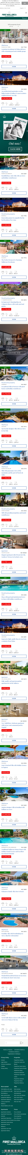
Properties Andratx (18, 1060)
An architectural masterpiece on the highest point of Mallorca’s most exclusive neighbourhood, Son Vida (13, 93)
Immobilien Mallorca (19, 1049)
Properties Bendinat (19, 1072)
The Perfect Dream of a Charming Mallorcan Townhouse (11, 261)
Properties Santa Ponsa (20, 1066)
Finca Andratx (17, 1112)
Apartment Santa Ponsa (7, 1122)
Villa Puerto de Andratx (20, 1091)
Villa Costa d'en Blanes (19, 1095)
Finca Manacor (17, 1118)
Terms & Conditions (6, 1064)
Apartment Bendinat (6, 1118)
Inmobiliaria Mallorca (14, 1051)
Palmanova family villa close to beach (12, 891)
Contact (3, 1060)
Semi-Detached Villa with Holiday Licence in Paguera (14, 766)
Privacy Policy (4, 1068)
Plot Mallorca (4, 1093)
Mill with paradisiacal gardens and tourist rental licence (13, 514)
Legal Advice (4, 1062)
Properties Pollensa (19, 1083)
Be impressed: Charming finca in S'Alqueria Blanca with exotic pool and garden (12, 304)
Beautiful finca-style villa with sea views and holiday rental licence (13, 177)
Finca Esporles (17, 1116)
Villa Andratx (17, 1089)
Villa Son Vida (17, 1101)
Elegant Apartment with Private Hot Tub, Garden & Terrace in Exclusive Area (13, 556)
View (14, 66)
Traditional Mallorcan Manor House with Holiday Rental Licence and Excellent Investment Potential (13, 851)
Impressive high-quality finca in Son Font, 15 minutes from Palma (14, 640)
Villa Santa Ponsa (18, 1097)
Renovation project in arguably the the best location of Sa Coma (12, 219)
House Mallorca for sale (7, 1105)
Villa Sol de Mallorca (19, 1099)
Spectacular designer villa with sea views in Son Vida (13, 430)
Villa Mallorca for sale (6, 1089)
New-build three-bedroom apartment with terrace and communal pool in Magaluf (12, 725)
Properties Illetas (18, 1070)
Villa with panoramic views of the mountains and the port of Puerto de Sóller (12, 473)
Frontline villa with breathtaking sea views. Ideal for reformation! (12, 935)
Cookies (3, 1066)
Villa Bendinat (17, 1093)
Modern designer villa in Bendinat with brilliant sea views (13, 808)
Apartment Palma (5, 1130)
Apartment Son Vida (6, 1128)
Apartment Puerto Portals (7, 1120)
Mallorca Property (7, 1049)
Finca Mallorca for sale (6, 1091)
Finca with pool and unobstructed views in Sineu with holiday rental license (13, 598)
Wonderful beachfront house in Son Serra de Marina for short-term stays (13, 977)
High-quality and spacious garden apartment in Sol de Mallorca (11, 682)
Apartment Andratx (6, 1112)
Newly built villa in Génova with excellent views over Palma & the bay (13, 1019)
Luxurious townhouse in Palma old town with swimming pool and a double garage (13, 50)
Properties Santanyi (19, 1078)
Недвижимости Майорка (14, 1054)
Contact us (14, 144)
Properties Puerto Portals (20, 1068)
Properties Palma (18, 1081)
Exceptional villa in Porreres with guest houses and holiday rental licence (13, 388)
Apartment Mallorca (6, 1099)
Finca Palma (17, 1120)
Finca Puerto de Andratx (20, 1114)
